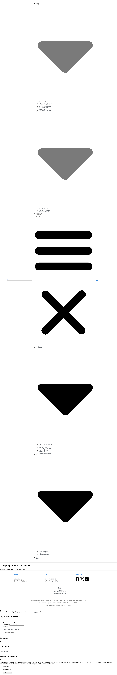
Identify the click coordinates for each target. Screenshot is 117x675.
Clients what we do (44, 211)
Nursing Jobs (42, 109)
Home (37, 3)
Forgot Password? (8, 629)
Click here (94, 662)
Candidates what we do (45, 103)
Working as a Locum (44, 104)
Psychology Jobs (43, 107)
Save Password (9, 632)
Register (38, 214)
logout (35, 612)
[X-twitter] (82, 579)
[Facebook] (77, 579)
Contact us (38, 213)
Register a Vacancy (44, 210)
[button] (63, 281)
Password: (6, 624)
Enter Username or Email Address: (13, 623)
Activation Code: (7, 669)
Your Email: (6, 666)
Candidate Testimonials (45, 102)
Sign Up (16, 629)
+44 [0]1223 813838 (51, 579)
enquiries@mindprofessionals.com (56, 582)
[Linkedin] (87, 579)
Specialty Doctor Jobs (45, 110)
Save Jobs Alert (4, 651)
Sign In (37, 216)
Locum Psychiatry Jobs (45, 106)
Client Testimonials (44, 209)
